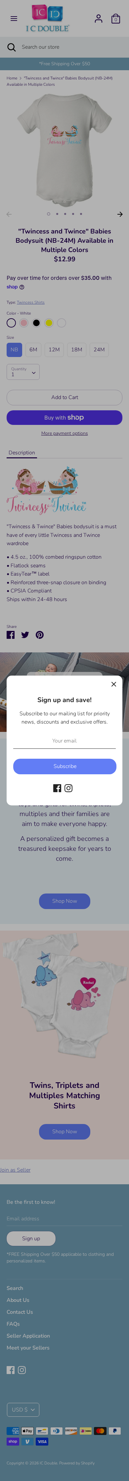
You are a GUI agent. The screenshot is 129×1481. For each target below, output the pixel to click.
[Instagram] (68, 788)
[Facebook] (57, 788)
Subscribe (65, 766)
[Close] (114, 684)
